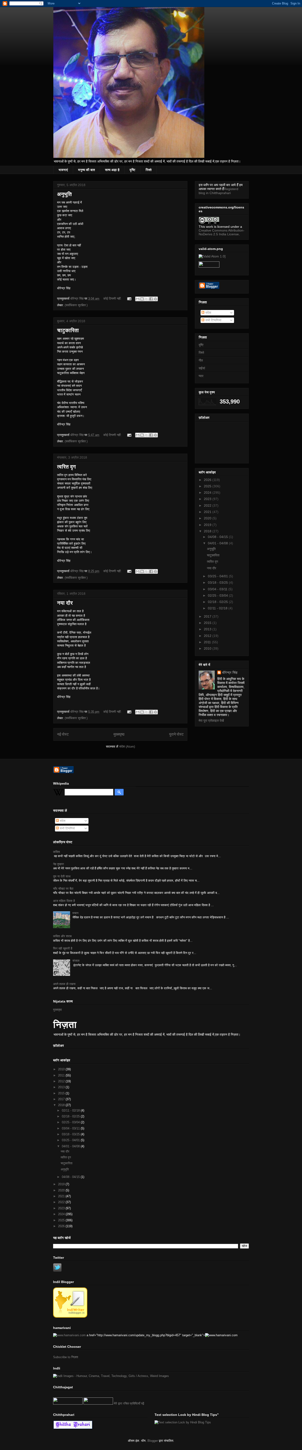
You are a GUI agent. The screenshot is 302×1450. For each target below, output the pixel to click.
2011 (208, 642)
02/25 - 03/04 (218, 595)
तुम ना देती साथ (62, 876)
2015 (208, 623)
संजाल (76, 960)
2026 (208, 480)
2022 (208, 505)
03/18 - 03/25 (218, 582)
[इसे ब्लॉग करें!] (142, 299)
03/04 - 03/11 (218, 589)
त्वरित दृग (66, 467)
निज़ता (65, 1024)
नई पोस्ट (63, 734)
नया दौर (65, 603)
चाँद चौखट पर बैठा (63, 888)
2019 (208, 525)
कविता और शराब (62, 936)
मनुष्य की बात (86, 170)
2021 (208, 512)
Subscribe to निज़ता (65, 1357)
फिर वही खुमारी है (62, 948)
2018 (208, 531)
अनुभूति (64, 194)
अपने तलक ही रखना (64, 984)
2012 (208, 636)
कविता (56, 852)
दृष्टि (132, 170)
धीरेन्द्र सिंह (229, 672)
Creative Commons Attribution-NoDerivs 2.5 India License (221, 232)
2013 (208, 629)
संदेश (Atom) (127, 746)
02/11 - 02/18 (218, 608)
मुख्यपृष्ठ (119, 734)
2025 (208, 486)
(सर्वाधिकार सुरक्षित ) (76, 305)
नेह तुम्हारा (58, 864)
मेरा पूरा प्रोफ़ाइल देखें (211, 720)
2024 (208, 492)
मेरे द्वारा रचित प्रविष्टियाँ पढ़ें (129, 1403)
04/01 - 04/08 (218, 543)
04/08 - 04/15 (218, 537)
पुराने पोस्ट (176, 734)
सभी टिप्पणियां (212, 320)
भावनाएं (63, 170)
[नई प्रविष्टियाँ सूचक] (98, 1403)
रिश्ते (148, 170)
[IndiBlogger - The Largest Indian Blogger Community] (70, 1316)
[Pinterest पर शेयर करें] (155, 299)
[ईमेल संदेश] (129, 298)
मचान (75, 913)
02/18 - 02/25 (218, 602)
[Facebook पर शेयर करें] (151, 299)
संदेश (207, 312)
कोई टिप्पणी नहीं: (112, 298)
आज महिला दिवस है (64, 901)
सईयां (202, 368)
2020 (208, 518)
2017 (208, 616)
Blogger (152, 1440)
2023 (208, 499)
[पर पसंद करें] (68, 1403)
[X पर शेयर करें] (146, 299)
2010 (208, 648)
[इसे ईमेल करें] (137, 299)
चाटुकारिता (68, 330)
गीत (201, 360)
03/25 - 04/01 (218, 576)
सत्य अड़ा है (112, 170)
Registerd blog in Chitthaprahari (218, 191)
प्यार (201, 376)
